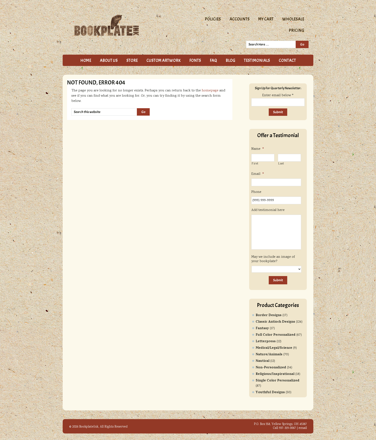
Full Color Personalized (275, 335)
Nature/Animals (269, 354)
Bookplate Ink (123, 25)
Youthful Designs (270, 392)
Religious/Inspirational (275, 374)
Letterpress (266, 341)
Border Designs (269, 315)
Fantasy (262, 328)
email (303, 428)
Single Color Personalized (277, 381)
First (255, 164)
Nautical (262, 361)
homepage (210, 90)
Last (281, 164)
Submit (278, 280)
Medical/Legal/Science (274, 348)
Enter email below (278, 95)
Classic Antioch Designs (275, 322)
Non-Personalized (271, 368)
